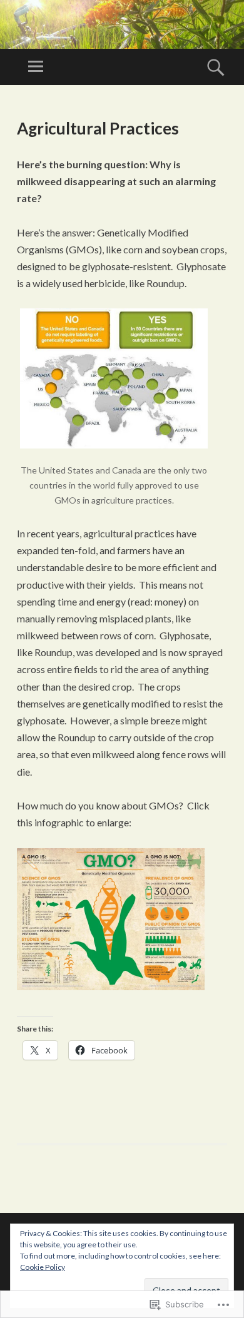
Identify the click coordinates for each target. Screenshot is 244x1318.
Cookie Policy (42, 1267)
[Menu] (35, 67)
